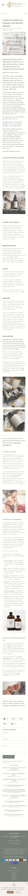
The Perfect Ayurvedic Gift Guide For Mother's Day (14, 805)
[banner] (14, 5)
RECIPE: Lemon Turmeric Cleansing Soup (14, 810)
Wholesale (14, 872)
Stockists (14, 879)
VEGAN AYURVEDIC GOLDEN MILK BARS (14, 801)
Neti (5, 568)
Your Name (5, 732)
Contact (14, 876)
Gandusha (6, 581)
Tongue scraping (8, 560)
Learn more (21, 889)
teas (23, 291)
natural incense (16, 475)
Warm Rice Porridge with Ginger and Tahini (14, 814)
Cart (24, 4)
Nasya (14, 169)
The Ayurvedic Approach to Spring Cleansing (14, 785)
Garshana (6, 575)
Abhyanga (6, 596)
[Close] (26, 883)
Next (24, 13)
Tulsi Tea (5, 268)
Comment (5, 745)
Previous (4, 13)
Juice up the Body (8, 336)
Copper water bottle (9, 590)
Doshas (9, 646)
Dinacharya (17, 519)
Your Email (5, 739)
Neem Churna (7, 245)
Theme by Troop (8, 856)
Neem (11, 258)
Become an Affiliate (14, 870)
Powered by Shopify (19, 856)
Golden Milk (6, 298)
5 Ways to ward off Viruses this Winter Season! (13, 23)
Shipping (14, 874)
